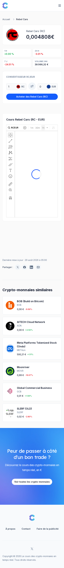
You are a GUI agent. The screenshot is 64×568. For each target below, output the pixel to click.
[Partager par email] (38, 267)
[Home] (5, 5)
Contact (26, 528)
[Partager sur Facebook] (24, 267)
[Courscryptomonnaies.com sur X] (32, 549)
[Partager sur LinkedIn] (31, 267)
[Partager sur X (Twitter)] (18, 267)
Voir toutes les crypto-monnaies (32, 481)
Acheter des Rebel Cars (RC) (32, 96)
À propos (10, 528)
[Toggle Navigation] (59, 5)
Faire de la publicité (48, 528)
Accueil (6, 19)
